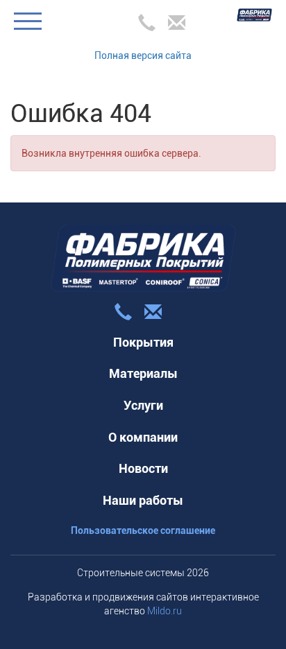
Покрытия (143, 342)
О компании (143, 437)
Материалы (143, 373)
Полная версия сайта (143, 55)
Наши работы (143, 500)
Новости (143, 468)
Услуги (143, 405)
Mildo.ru (164, 610)
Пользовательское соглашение (143, 530)
